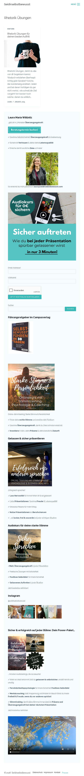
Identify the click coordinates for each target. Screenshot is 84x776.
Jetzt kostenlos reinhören (18, 710)
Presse (65, 773)
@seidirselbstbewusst (16, 601)
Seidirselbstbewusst (17, 4)
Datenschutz (38, 772)
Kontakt (57, 772)
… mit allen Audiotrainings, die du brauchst (24, 674)
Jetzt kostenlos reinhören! (18, 588)
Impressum (48, 772)
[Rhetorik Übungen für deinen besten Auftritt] (22, 53)
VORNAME (12, 278)
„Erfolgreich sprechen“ (17, 490)
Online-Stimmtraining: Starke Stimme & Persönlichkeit (29, 414)
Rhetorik (10, 29)
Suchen (11, 305)
